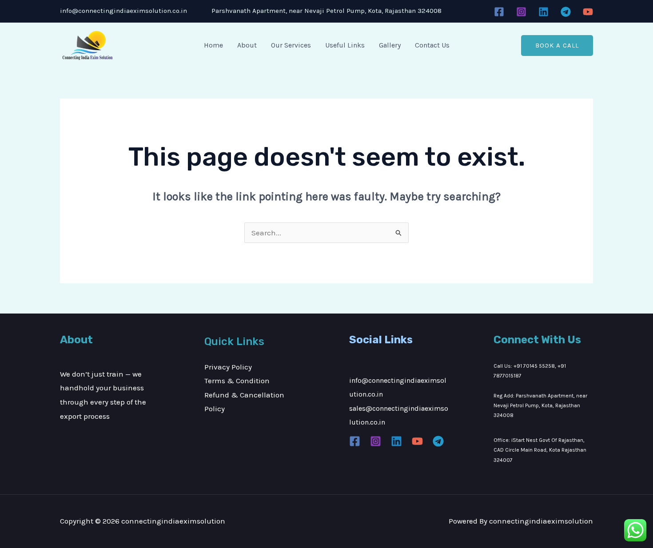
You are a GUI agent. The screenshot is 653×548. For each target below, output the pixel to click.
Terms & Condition (237, 380)
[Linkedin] (543, 12)
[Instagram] (521, 12)
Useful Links (345, 45)
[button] (557, 45)
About (247, 45)
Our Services (291, 45)
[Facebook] (499, 12)
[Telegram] (566, 12)
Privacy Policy (228, 366)
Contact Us (432, 45)
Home (213, 45)
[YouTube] (588, 12)
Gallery (390, 45)
